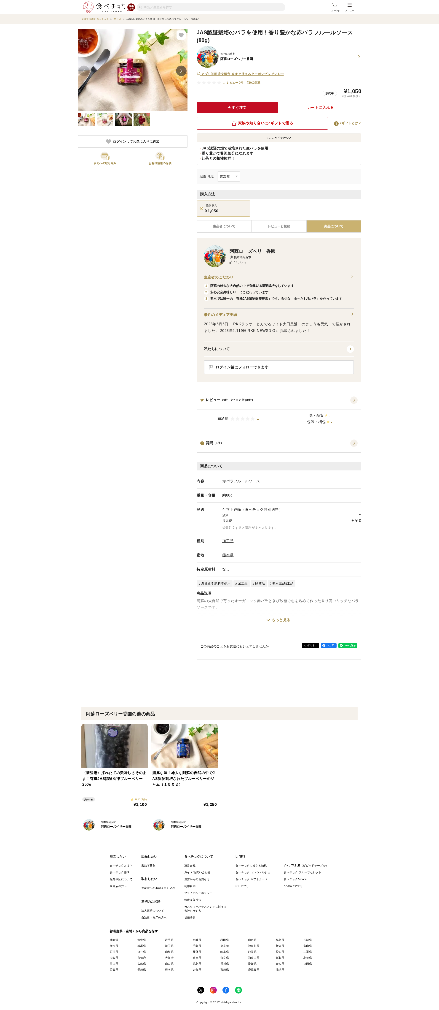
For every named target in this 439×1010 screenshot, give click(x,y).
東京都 (224, 946)
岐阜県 (224, 951)
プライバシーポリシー (198, 893)
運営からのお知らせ (197, 879)
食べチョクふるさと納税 (251, 865)
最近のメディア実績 (220, 315)
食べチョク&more (295, 879)
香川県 (224, 963)
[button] (279, 412)
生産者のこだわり (218, 277)
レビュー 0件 (235, 82)
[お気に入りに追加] (181, 35)
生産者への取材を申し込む (158, 888)
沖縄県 (280, 969)
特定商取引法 (192, 899)
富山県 (307, 946)
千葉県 (197, 946)
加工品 (228, 541)
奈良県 (224, 957)
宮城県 (197, 940)
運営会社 (190, 865)
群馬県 (141, 946)
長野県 (197, 951)
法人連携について (152, 910)
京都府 (141, 957)
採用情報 (190, 917)
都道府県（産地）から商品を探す (134, 931)
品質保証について (121, 879)
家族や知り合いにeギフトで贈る (265, 123)
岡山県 (114, 963)
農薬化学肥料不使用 (215, 583)
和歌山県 (254, 957)
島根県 (307, 957)
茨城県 (307, 940)
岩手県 (169, 940)
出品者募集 (148, 865)
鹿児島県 (254, 969)
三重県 (307, 951)
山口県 (169, 963)
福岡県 (307, 963)
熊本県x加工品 (283, 583)
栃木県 (114, 946)
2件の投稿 (253, 82)
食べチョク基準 (120, 872)
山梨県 (169, 951)
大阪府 (169, 957)
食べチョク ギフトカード (252, 879)
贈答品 (260, 583)
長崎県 (141, 969)
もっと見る (281, 620)
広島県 (141, 963)
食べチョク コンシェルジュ (253, 872)
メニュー (349, 10)
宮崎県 (224, 969)
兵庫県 (197, 957)
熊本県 (228, 555)
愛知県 (280, 951)
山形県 (252, 940)
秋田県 (224, 940)
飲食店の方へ (118, 886)
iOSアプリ (242, 886)
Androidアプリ (293, 886)
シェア (330, 645)
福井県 (141, 951)
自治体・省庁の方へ (154, 917)
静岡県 (252, 951)
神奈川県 (254, 946)
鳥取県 (280, 957)
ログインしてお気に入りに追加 (136, 141)
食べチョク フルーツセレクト (302, 872)
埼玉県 (169, 946)
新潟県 (280, 946)
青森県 (141, 940)
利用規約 (190, 886)
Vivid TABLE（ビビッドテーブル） (306, 865)
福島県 (280, 940)
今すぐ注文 (237, 107)
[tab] (279, 226)
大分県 (197, 969)
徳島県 (197, 963)
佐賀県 (114, 969)
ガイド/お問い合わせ (197, 872)
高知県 (280, 963)
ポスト (311, 645)
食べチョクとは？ (121, 865)
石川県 (114, 951)
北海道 (114, 940)
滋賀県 (114, 957)
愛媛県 (252, 963)
